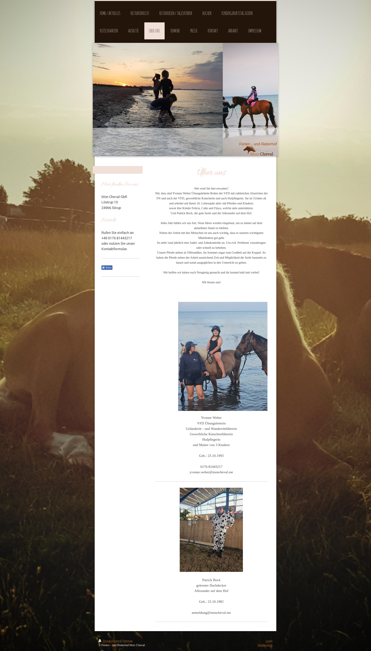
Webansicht (265, 645)
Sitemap (127, 641)
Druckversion (111, 641)
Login (269, 641)
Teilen (108, 267)
